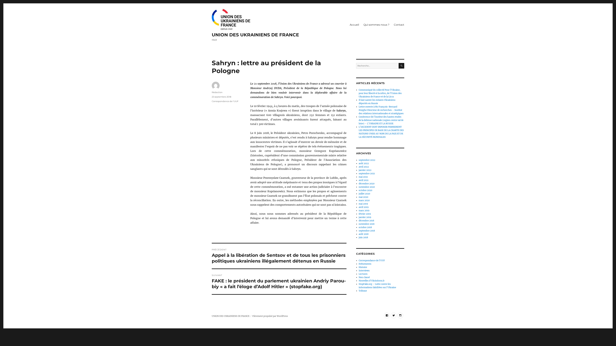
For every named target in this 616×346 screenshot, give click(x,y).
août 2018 (363, 234)
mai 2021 (363, 177)
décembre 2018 (366, 220)
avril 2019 (364, 207)
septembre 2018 (367, 230)
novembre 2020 (367, 187)
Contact (399, 24)
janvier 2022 (365, 170)
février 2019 (365, 214)
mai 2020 (363, 197)
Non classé (364, 277)
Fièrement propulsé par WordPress (270, 316)
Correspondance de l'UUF (225, 101)
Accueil (354, 24)
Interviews (364, 270)
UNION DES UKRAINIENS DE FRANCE (255, 34)
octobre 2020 (365, 190)
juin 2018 (363, 237)
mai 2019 (363, 203)
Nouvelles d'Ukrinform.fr (372, 280)
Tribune (363, 290)
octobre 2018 (365, 227)
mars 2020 (364, 200)
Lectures (363, 274)
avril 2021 (363, 180)
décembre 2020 (366, 183)
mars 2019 (364, 210)
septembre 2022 (367, 160)
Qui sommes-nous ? (376, 24)
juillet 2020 (364, 193)
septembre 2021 (367, 173)
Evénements (365, 264)
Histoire (363, 267)
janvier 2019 (365, 217)
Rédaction (217, 92)
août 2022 (364, 163)
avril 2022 (364, 166)
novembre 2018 (366, 224)
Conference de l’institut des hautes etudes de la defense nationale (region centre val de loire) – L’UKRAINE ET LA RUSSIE (381, 120)
